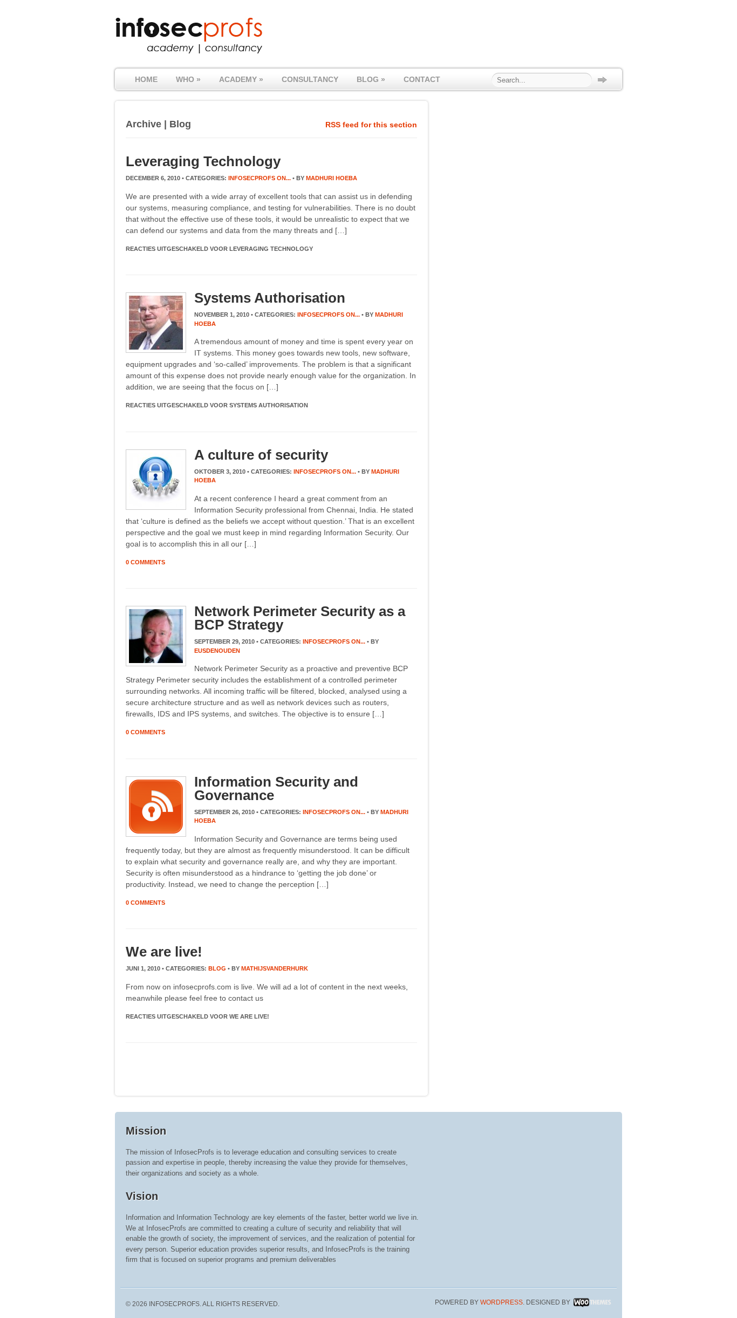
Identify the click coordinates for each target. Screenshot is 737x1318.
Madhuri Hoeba (331, 178)
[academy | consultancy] (189, 52)
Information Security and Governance (276, 788)
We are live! (164, 952)
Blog (371, 79)
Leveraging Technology (203, 161)
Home (146, 79)
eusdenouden (217, 650)
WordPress (501, 1302)
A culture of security (261, 455)
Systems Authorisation (269, 298)
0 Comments (145, 562)
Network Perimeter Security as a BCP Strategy (299, 618)
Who (188, 79)
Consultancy (310, 79)
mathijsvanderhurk (274, 968)
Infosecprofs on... (259, 178)
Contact (422, 79)
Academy (241, 79)
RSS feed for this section (371, 124)
